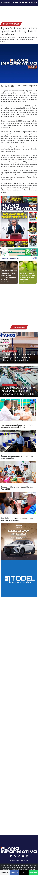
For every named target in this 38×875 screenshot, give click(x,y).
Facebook (14, 872)
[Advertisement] (19, 303)
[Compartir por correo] (12, 86)
